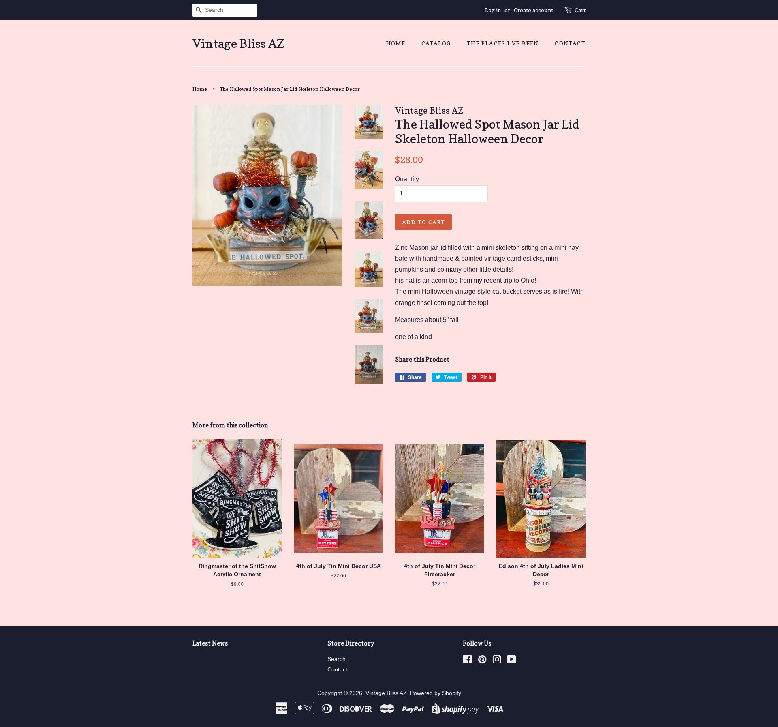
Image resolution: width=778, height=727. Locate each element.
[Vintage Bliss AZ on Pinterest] (482, 661)
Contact (570, 43)
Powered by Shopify (435, 693)
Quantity (407, 179)
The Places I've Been (503, 43)
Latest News (210, 643)
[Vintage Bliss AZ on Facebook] (467, 661)
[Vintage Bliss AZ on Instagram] (496, 661)
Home (396, 43)
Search (336, 659)
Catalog (436, 43)
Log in (493, 9)
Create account (533, 9)
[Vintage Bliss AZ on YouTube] (511, 661)
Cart (580, 9)
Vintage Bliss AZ (238, 43)
